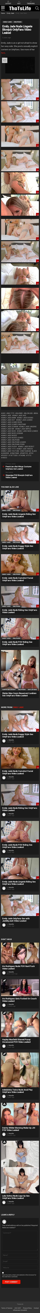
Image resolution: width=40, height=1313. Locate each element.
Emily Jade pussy (9, 446)
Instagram (26, 451)
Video (4, 458)
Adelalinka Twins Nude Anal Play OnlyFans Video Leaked (17, 1090)
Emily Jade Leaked (25, 420)
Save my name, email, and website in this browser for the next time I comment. (19, 1276)
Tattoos (14, 455)
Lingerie (5, 453)
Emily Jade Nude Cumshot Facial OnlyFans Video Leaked (17, 579)
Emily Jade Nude (9, 431)
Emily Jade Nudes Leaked (12, 438)
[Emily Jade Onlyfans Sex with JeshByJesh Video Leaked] (20, 905)
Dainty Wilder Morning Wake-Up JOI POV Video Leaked (18, 1129)
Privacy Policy (27, 1308)
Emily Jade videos (25, 449)
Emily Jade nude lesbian (12, 433)
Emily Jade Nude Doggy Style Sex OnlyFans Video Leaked (17, 547)
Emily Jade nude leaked (28, 431)
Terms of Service (6, 1308)
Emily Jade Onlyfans (11, 440)
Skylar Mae (32, 689)
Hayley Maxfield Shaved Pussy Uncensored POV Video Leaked (16, 1040)
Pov (31, 453)
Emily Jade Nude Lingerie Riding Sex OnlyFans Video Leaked (19, 515)
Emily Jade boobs (25, 418)
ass (4, 413)
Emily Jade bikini (9, 418)
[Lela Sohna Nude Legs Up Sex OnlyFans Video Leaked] (20, 1167)
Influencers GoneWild (20, 1310)
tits (29, 455)
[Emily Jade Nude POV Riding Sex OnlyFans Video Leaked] (20, 628)
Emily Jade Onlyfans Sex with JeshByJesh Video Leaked (16, 919)
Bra (36, 413)
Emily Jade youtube (10, 451)
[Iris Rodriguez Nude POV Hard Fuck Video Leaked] (20, 953)
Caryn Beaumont (9, 689)
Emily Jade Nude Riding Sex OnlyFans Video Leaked (19, 611)
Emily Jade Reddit (26, 446)
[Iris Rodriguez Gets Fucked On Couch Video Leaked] (20, 987)
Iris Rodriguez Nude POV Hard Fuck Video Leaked (18, 967)
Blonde (20, 413)
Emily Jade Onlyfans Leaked (14, 442)
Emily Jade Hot (8, 420)
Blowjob (29, 413)
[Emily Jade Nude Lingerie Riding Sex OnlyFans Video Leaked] (20, 501)
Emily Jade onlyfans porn (13, 444)
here (3, 53)
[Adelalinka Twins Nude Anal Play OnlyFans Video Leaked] (20, 1070)
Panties (24, 453)
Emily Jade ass (19, 415)
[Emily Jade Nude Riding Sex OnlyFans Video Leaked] (20, 596)
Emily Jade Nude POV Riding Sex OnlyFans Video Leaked (17, 643)
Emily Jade (6, 415)
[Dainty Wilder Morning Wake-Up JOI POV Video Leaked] (20, 1114)
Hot (4, 1104)
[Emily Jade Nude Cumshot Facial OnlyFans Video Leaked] (20, 564)
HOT (19, 3)
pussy (5, 455)
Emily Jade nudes (9, 435)
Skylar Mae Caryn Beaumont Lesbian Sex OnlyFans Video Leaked (19, 694)
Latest (8, 3)
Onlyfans (15, 453)
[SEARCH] (37, 8)
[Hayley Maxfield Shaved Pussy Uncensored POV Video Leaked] (20, 1024)
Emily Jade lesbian (10, 426)
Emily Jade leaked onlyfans (14, 424)
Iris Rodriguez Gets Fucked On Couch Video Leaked (19, 999)
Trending (4, 944)
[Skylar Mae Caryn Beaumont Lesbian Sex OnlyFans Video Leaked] (20, 670)
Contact (36, 1308)
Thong (22, 455)
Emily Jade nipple (23, 429)
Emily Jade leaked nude (12, 422)
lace (35, 451)
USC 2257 (17, 1308)
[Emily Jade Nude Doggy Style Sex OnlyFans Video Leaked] (20, 533)
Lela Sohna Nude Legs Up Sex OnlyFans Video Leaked (15, 1197)
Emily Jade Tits (9, 449)
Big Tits (11, 413)
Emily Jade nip (8, 429)
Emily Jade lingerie (28, 426)
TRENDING (31, 3)
